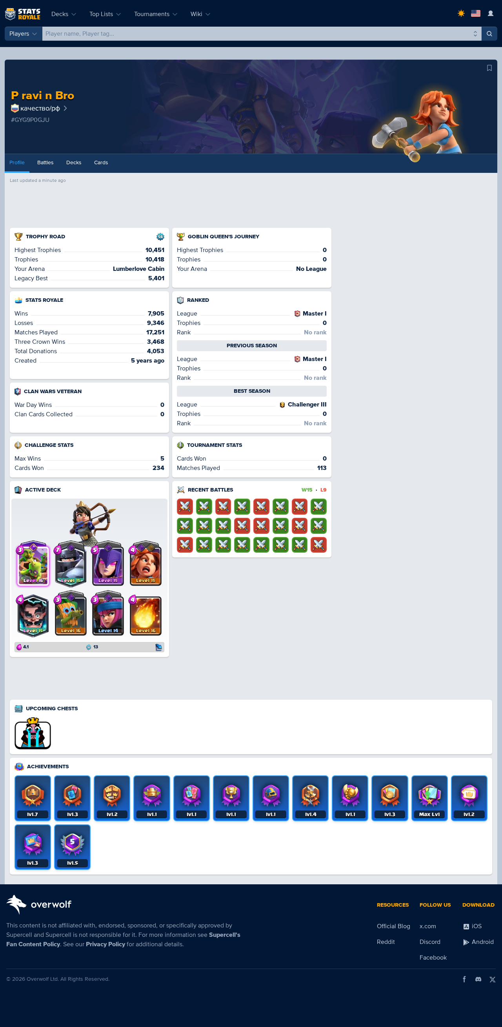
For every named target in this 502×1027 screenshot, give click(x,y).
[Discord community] (478, 979)
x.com (428, 926)
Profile (17, 162)
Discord (430, 942)
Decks (59, 14)
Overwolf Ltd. (43, 979)
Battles (45, 162)
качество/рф (40, 108)
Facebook (433, 958)
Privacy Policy (105, 944)
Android (482, 942)
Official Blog (393, 926)
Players (19, 34)
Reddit (386, 942)
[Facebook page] (464, 979)
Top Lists (101, 14)
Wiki (196, 14)
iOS (476, 926)
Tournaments (151, 14)
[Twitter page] (492, 979)
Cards (101, 162)
